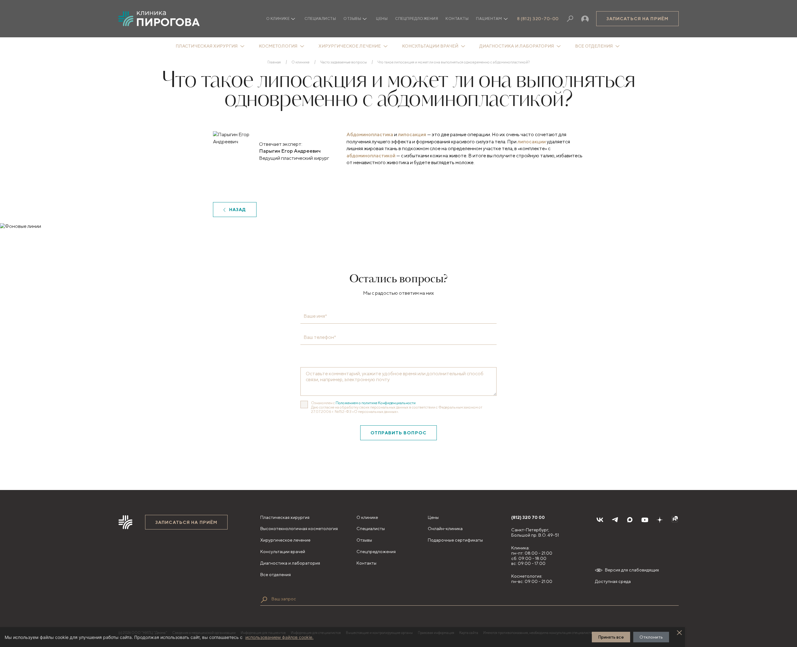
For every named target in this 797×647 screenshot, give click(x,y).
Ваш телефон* (320, 337)
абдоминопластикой (371, 156)
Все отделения (594, 46)
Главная (274, 62)
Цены (382, 18)
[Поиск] (570, 18)
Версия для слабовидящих (632, 569)
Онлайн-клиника (445, 528)
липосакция (412, 134)
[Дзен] (660, 520)
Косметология (278, 46)
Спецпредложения (416, 18)
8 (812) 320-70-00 (538, 18)
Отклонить (651, 637)
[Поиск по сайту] (264, 599)
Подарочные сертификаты (455, 540)
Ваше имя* (315, 316)
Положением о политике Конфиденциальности (376, 402)
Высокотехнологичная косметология (299, 528)
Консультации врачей (430, 46)
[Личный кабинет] (585, 18)
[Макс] (630, 520)
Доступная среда (613, 581)
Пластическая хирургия (207, 46)
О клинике (300, 62)
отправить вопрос (398, 432)
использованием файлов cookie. (279, 637)
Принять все (611, 637)
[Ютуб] (645, 520)
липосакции (531, 142)
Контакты (457, 18)
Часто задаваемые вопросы (343, 62)
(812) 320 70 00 (528, 517)
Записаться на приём (637, 18)
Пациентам (489, 18)
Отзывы (352, 18)
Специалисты (320, 18)
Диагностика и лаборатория (516, 46)
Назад (237, 209)
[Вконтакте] (600, 520)
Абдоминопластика (370, 134)
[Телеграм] (615, 520)
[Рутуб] (675, 520)
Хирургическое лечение (349, 46)
